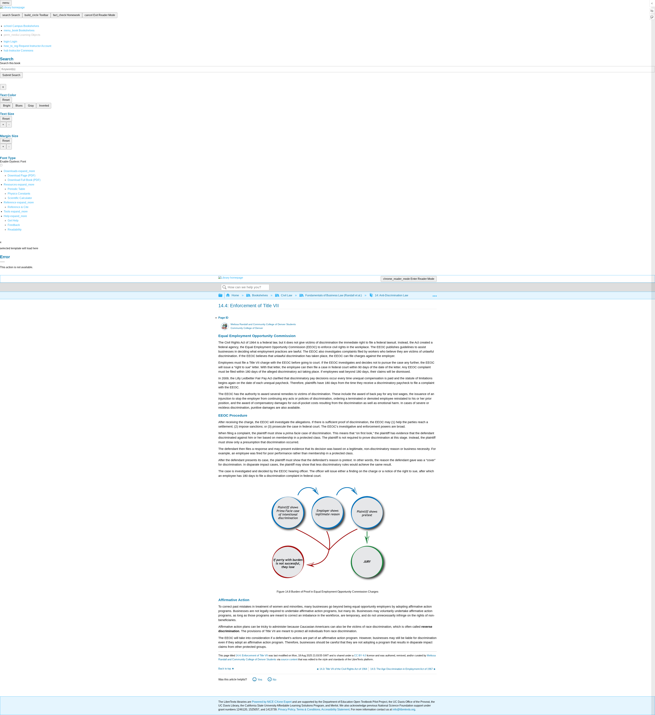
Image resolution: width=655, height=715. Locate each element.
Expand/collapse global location (435, 294)
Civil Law (286, 295)
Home (235, 295)
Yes (260, 679)
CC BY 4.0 (360, 655)
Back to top (224, 668)
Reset (6, 99)
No (274, 679)
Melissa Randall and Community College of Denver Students (263, 324)
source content (289, 659)
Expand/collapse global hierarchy (222, 295)
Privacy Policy (286, 709)
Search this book (10, 63)
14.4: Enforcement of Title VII (252, 655)
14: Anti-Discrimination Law (391, 295)
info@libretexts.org (403, 709)
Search (224, 287)
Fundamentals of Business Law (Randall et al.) (333, 295)
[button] (14, 225)
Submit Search (11, 75)
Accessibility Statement (335, 709)
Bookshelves (259, 295)
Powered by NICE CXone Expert (272, 701)
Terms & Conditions (308, 709)
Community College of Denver (247, 328)
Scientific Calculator (20, 198)
